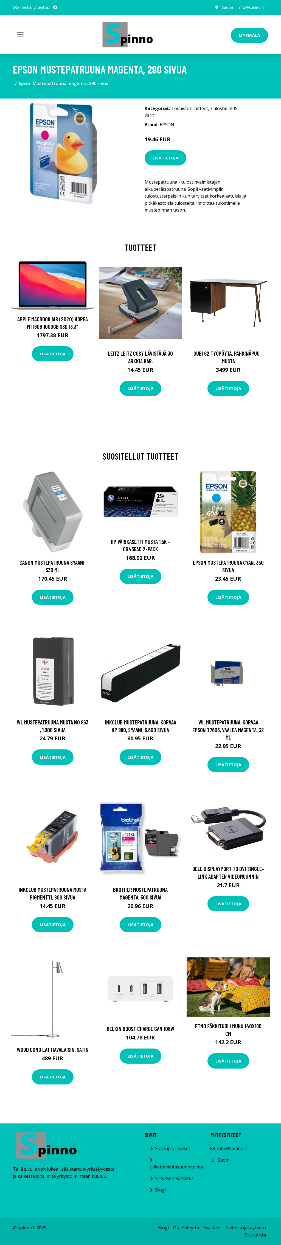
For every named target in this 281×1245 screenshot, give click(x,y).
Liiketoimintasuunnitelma (176, 1167)
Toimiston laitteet (189, 108)
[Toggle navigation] (20, 34)
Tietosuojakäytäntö (245, 1228)
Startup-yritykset (172, 1148)
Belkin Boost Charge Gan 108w (140, 1028)
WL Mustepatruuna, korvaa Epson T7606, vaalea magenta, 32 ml (228, 730)
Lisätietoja (165, 158)
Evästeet (212, 1228)
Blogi (160, 1190)
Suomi (227, 7)
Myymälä (249, 35)
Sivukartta (255, 1235)
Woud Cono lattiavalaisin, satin (53, 1049)
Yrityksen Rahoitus (174, 1178)
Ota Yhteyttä (186, 1228)
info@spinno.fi (251, 7)
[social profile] (55, 7)
